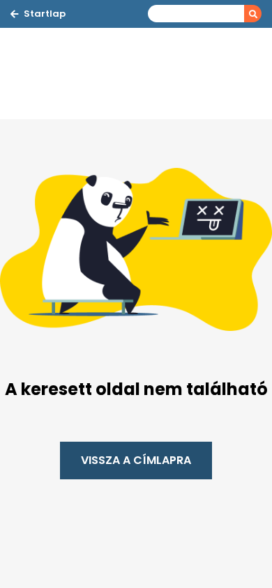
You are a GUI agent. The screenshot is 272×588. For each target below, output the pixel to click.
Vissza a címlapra (136, 460)
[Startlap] (80, 74)
